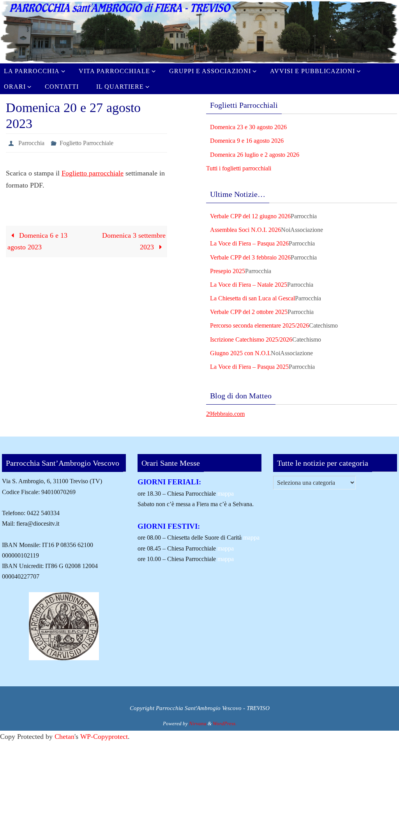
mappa (225, 493)
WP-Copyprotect (104, 736)
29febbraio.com (225, 413)
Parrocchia (31, 142)
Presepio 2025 (227, 271)
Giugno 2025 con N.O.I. (240, 353)
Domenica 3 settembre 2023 (134, 239)
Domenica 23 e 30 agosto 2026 (248, 127)
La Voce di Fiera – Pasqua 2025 (249, 366)
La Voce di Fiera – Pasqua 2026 (249, 243)
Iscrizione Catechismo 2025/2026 (251, 339)
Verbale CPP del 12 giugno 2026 (250, 216)
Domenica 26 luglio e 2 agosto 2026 (254, 154)
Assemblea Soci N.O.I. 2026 (245, 229)
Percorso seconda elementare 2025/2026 (259, 325)
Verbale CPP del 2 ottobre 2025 (249, 312)
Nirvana (198, 723)
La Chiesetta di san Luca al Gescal (252, 298)
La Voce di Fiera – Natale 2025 (248, 284)
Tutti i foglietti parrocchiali (238, 168)
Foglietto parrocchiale (93, 171)
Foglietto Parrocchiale (86, 142)
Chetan (64, 736)
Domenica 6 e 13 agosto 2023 (37, 239)
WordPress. (225, 723)
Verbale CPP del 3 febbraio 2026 (250, 257)
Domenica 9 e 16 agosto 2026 (247, 140)
